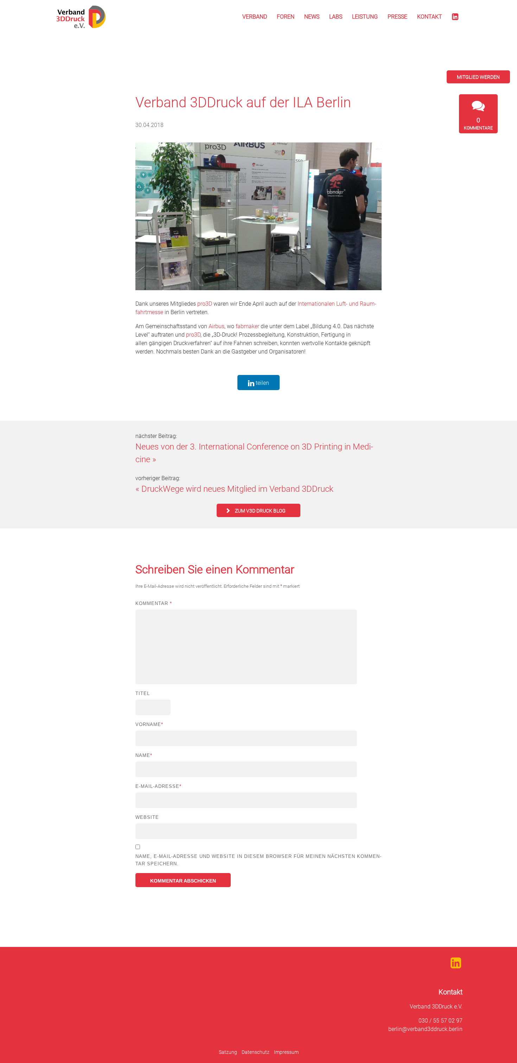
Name (143, 755)
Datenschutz (255, 1052)
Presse (397, 16)
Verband (254, 16)
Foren (285, 16)
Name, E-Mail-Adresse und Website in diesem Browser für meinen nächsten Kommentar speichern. (258, 860)
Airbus (216, 326)
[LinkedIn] (455, 17)
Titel (142, 693)
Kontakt (429, 16)
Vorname (149, 724)
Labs (335, 16)
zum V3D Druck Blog (260, 511)
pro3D (204, 303)
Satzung (228, 1052)
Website (147, 817)
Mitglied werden (478, 77)
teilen (261, 383)
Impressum (286, 1052)
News (311, 16)
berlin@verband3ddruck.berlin (425, 1029)
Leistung (365, 16)
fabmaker (247, 326)
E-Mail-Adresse (158, 786)
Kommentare (478, 123)
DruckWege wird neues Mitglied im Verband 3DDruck (237, 489)
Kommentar (153, 603)
